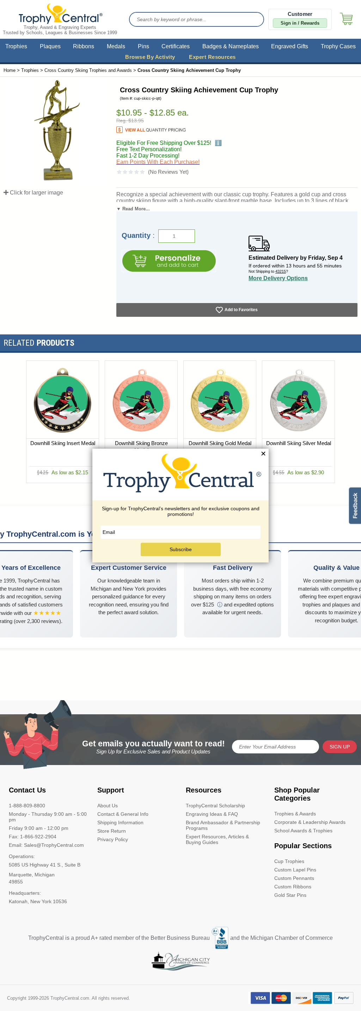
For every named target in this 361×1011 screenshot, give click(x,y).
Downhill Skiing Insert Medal (62, 443)
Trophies (16, 46)
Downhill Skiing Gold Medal (220, 443)
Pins (143, 46)
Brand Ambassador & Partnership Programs (223, 825)
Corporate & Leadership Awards (309, 822)
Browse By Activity (150, 57)
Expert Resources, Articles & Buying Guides (217, 839)
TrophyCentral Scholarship (215, 805)
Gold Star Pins (290, 895)
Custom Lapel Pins (295, 870)
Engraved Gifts (289, 46)
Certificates (175, 46)
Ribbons (83, 46)
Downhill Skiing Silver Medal (298, 443)
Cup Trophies (289, 861)
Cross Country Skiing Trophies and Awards (88, 70)
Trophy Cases (338, 46)
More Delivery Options (278, 278)
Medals (116, 46)
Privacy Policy (112, 839)
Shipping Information (120, 822)
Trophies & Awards (295, 813)
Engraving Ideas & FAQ (212, 814)
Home (10, 70)
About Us (107, 805)
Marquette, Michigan (32, 874)
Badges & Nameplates (230, 46)
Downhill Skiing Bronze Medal (141, 446)
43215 (280, 271)
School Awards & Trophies (303, 830)
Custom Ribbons (292, 886)
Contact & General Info (122, 814)
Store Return (111, 831)
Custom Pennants (294, 878)
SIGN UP (340, 747)
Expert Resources (212, 57)
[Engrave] (169, 261)
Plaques (50, 46)
